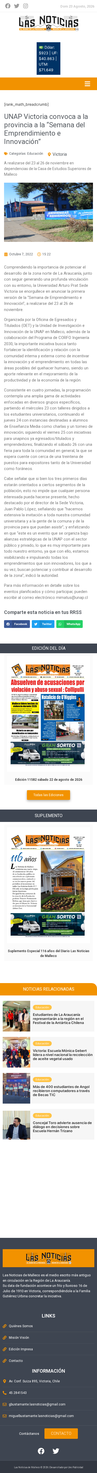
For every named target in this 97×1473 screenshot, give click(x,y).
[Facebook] (8, 6)
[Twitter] (16, 6)
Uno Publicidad (75, 1467)
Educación (35, 154)
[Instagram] (25, 6)
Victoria (60, 154)
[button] (17, 624)
